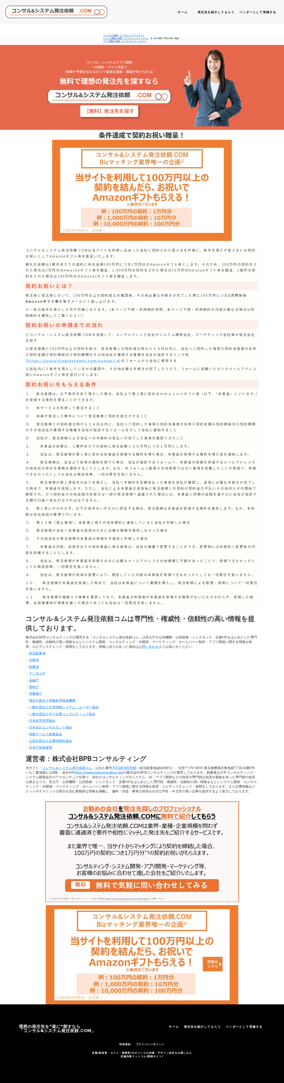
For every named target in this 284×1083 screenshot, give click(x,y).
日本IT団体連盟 (40, 747)
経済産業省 (37, 653)
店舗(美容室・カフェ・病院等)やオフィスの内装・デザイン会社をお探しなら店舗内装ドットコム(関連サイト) (142, 1054)
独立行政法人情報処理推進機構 (52, 700)
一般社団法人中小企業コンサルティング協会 (62, 714)
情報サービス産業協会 (45, 734)
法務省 (34, 660)
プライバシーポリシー (150, 1044)
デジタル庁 (37, 673)
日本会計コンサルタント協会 (50, 727)
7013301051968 (124, 768)
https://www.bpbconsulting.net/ (98, 772)
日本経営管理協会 (42, 721)
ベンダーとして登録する (244, 1026)
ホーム (174, 1026)
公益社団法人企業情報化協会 (50, 741)
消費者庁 (35, 693)
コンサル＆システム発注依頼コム (67, 768)
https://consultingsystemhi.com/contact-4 (73, 360)
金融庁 (34, 680)
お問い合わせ (149, 646)
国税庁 (34, 687)
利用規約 (125, 1044)
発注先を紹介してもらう (202, 1026)
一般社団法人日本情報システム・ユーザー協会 (64, 707)
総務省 (34, 667)
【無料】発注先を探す (109, 111)
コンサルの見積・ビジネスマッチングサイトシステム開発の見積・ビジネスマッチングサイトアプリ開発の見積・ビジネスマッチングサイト (126, 38)
